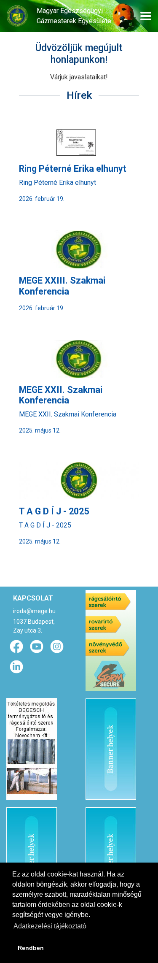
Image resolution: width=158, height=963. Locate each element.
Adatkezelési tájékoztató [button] (49, 926)
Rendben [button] (31, 947)
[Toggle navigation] (145, 16)
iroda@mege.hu (34, 611)
